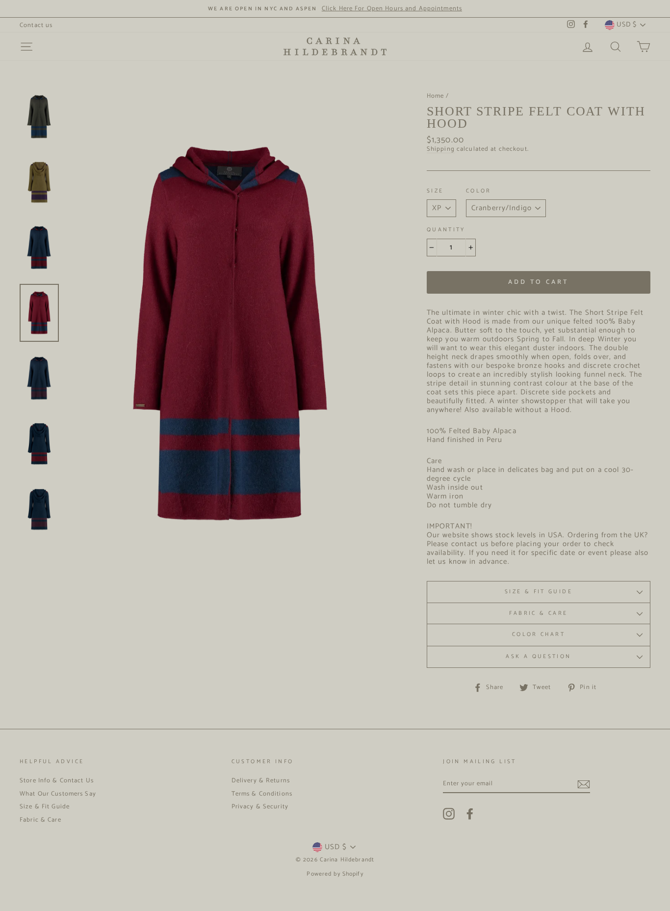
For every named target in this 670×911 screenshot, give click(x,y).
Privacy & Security (260, 806)
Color (478, 191)
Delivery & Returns (261, 780)
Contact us (36, 25)
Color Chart (538, 634)
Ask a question (538, 656)
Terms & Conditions (262, 794)
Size (435, 191)
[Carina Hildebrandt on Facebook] (470, 814)
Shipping (441, 149)
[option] (335, 8)
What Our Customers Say (58, 794)
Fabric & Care (538, 613)
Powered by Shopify (335, 874)
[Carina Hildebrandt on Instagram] (449, 814)
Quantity (446, 230)
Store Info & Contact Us (57, 780)
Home (435, 96)
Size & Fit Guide (538, 591)
